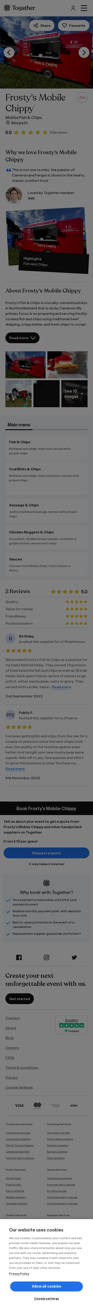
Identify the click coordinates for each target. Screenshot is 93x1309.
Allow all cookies (46, 1286)
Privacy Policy (19, 1273)
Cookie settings (46, 1298)
